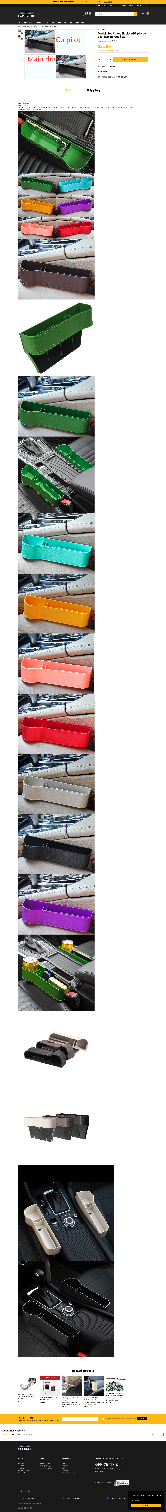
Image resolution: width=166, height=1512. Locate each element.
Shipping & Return (104, 71)
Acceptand (120, 1418)
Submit (142, 1419)
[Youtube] (21, 1491)
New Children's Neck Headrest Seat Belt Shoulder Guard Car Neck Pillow (26, 1397)
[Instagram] (25, 1491)
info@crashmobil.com (141, 5)
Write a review (157, 1435)
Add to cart (131, 59)
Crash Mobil (101, 30)
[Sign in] (143, 14)
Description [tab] (74, 90)
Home (19, 26)
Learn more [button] (135, 1500)
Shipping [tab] (93, 90)
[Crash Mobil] (26, 14)
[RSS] (29, 1491)
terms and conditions (117, 1418)
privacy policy (131, 1418)
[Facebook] (18, 1491)
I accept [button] (146, 1505)
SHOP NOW (108, 2)
